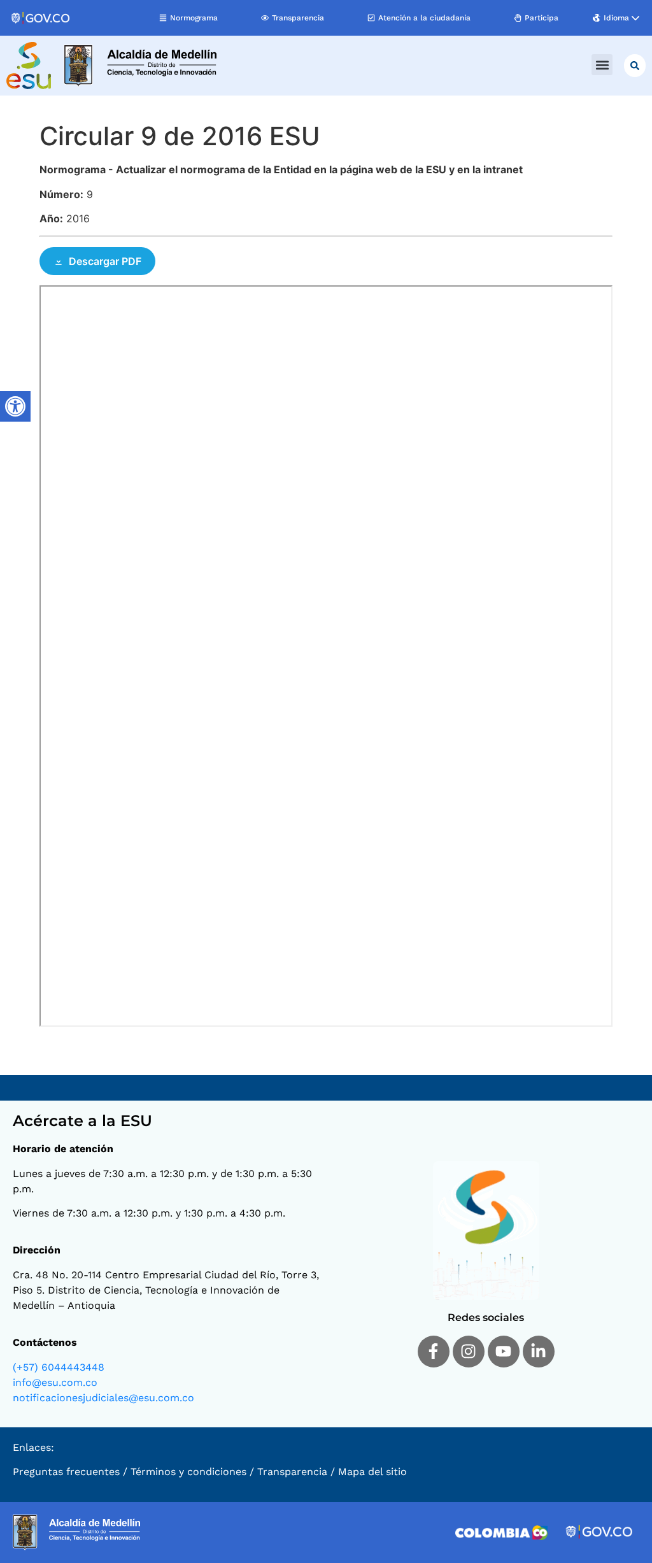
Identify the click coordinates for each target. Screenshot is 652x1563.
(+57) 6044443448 (58, 1367)
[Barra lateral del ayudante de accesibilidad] (15, 406)
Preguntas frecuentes (66, 1472)
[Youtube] (504, 1351)
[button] (602, 64)
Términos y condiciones (188, 1472)
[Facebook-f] (434, 1351)
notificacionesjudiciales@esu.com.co (103, 1398)
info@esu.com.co (55, 1382)
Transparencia (292, 1472)
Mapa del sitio (372, 1472)
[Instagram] (469, 1351)
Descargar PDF (105, 261)
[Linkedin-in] (539, 1351)
